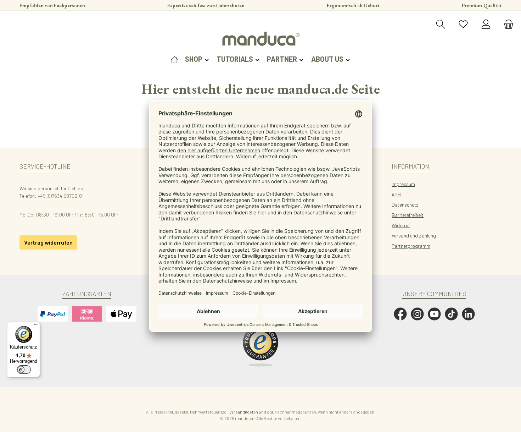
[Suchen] (440, 24)
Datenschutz (405, 205)
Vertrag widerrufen (48, 242)
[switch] (24, 369)
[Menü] (36, 326)
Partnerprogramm (411, 246)
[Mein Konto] (485, 24)
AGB (396, 194)
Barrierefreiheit (408, 215)
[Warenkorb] (506, 24)
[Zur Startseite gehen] (260, 39)
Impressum (403, 184)
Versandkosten (243, 411)
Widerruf (401, 225)
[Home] (174, 59)
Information (410, 166)
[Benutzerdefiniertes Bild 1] (260, 346)
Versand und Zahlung (414, 236)
